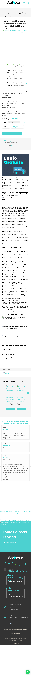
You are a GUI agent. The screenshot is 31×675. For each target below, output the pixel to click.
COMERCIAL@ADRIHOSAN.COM (20, 617)
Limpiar (24, 122)
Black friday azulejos (22, 638)
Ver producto (10, 409)
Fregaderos (9, 12)
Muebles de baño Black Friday (15, 640)
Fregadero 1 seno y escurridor (10, 13)
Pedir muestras (15, 643)
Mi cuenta (20, 631)
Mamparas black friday (10, 636)
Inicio (4, 12)
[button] (28, 672)
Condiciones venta (7, 629)
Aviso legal (14, 629)
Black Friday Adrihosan (15, 633)
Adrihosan (15, 627)
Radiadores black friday (8, 635)
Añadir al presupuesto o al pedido (12, 133)
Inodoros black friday (20, 636)
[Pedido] (28, 3)
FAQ (16, 631)
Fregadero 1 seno (17, 12)
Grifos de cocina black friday (11, 638)
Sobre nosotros (11, 631)
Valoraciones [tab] (7, 145)
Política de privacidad (22, 629)
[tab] (6, 140)
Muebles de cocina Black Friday (21, 635)
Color (4, 122)
